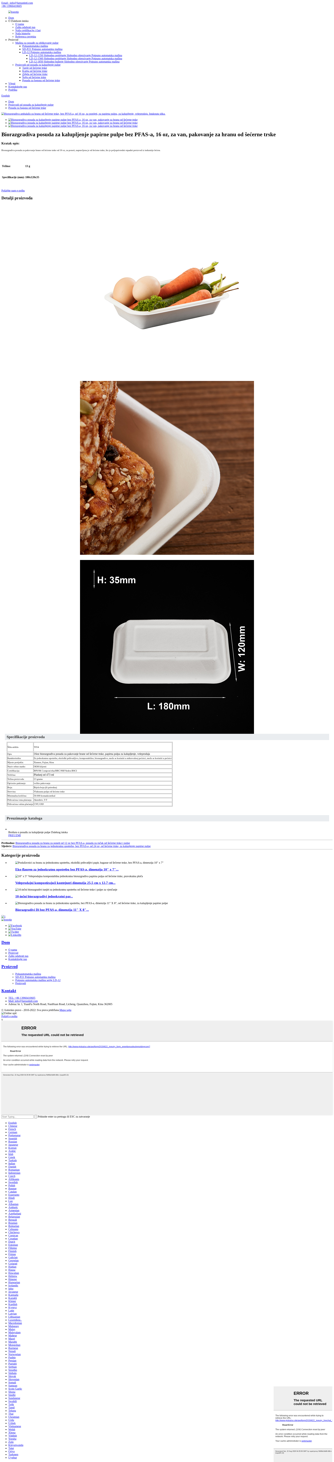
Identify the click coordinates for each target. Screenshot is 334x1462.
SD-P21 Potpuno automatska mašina (42, 49)
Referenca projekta (25, 36)
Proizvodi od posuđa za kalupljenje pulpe (38, 64)
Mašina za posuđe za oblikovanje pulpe (36, 42)
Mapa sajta (65, 1010)
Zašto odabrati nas (25, 27)
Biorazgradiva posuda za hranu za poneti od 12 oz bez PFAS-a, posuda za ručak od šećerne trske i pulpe (72, 843)
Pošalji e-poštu (9, 1016)
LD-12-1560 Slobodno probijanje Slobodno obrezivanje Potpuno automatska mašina (75, 58)
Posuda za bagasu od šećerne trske (41, 80)
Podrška (12, 89)
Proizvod (13, 952)
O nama (19, 24)
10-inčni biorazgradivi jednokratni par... (44, 896)
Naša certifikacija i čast (28, 30)
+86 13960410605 (11, 6)
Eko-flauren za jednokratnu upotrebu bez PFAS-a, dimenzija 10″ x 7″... (67, 869)
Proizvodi (20, 983)
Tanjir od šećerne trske (34, 67)
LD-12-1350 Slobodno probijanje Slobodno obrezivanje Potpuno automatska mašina (75, 55)
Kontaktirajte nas (17, 86)
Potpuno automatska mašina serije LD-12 (38, 980)
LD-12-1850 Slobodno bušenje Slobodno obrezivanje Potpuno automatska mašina (74, 61)
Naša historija (22, 33)
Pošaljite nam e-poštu (13, 190)
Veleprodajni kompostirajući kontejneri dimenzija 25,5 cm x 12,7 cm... (65, 883)
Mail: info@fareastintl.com (23, 1001)
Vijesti (11, 83)
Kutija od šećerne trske (34, 71)
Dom (11, 17)
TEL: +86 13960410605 (21, 997)
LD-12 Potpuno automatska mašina (41, 52)
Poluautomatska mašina (35, 45)
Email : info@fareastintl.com (17, 2)
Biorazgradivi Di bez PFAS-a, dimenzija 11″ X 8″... (52, 910)
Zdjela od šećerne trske (34, 74)
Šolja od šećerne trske (34, 77)
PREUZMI (14, 835)
